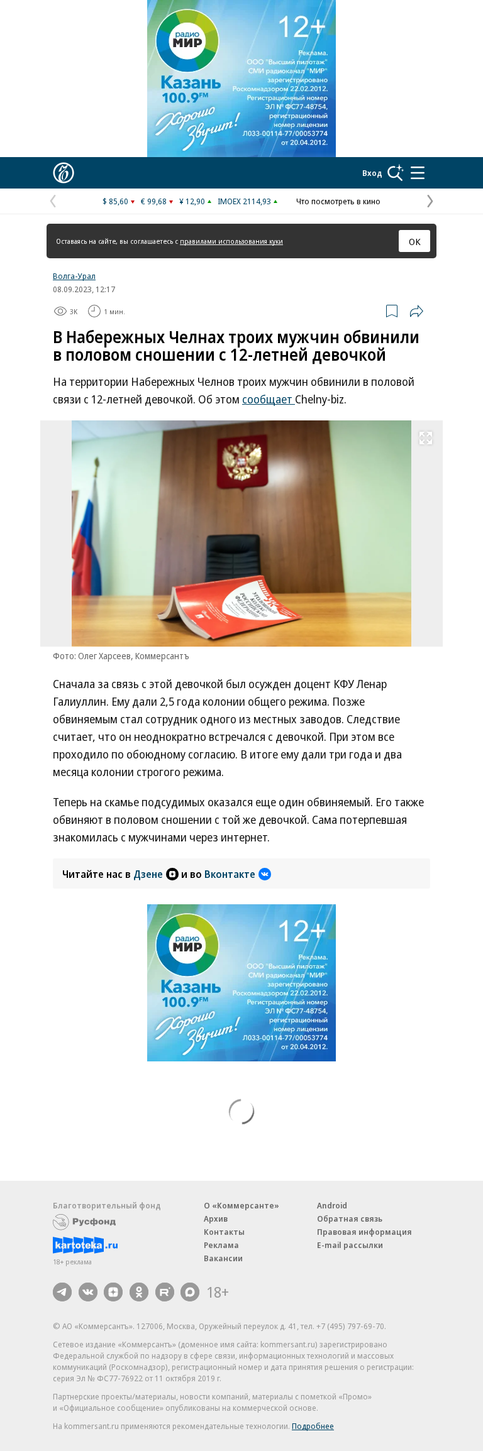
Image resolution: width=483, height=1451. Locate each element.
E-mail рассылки (350, 1245)
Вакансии (223, 1258)
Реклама (221, 1245)
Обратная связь (349, 1218)
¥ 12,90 (192, 201)
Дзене (148, 874)
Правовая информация (364, 1231)
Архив (216, 1218)
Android (332, 1205)
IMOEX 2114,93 (244, 201)
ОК (415, 241)
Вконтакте (229, 874)
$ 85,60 (115, 201)
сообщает (268, 399)
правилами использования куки (231, 241)
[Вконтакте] (88, 1292)
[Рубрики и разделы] (417, 172)
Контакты (224, 1231)
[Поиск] (395, 172)
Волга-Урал (74, 276)
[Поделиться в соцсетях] (416, 311)
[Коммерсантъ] (63, 172)
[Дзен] (113, 1292)
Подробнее (313, 1426)
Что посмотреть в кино (338, 201)
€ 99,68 (154, 201)
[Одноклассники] (139, 1292)
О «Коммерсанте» (241, 1205)
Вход (372, 172)
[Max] (189, 1292)
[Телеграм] (62, 1292)
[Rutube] (164, 1292)
